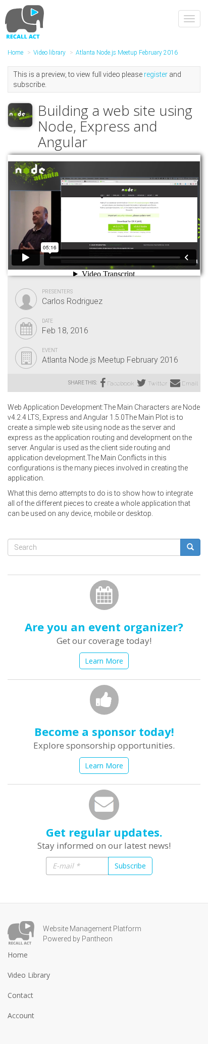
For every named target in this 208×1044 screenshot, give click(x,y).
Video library (49, 52)
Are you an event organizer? (104, 626)
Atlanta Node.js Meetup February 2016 (127, 52)
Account (21, 1015)
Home (15, 52)
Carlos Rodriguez (72, 301)
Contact (20, 995)
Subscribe (130, 866)
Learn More (104, 661)
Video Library (29, 975)
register (156, 74)
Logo (21, 933)
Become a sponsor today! (104, 731)
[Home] (26, 22)
